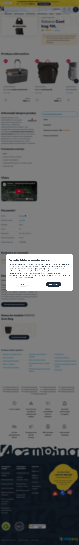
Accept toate (53, 284)
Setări (23, 284)
